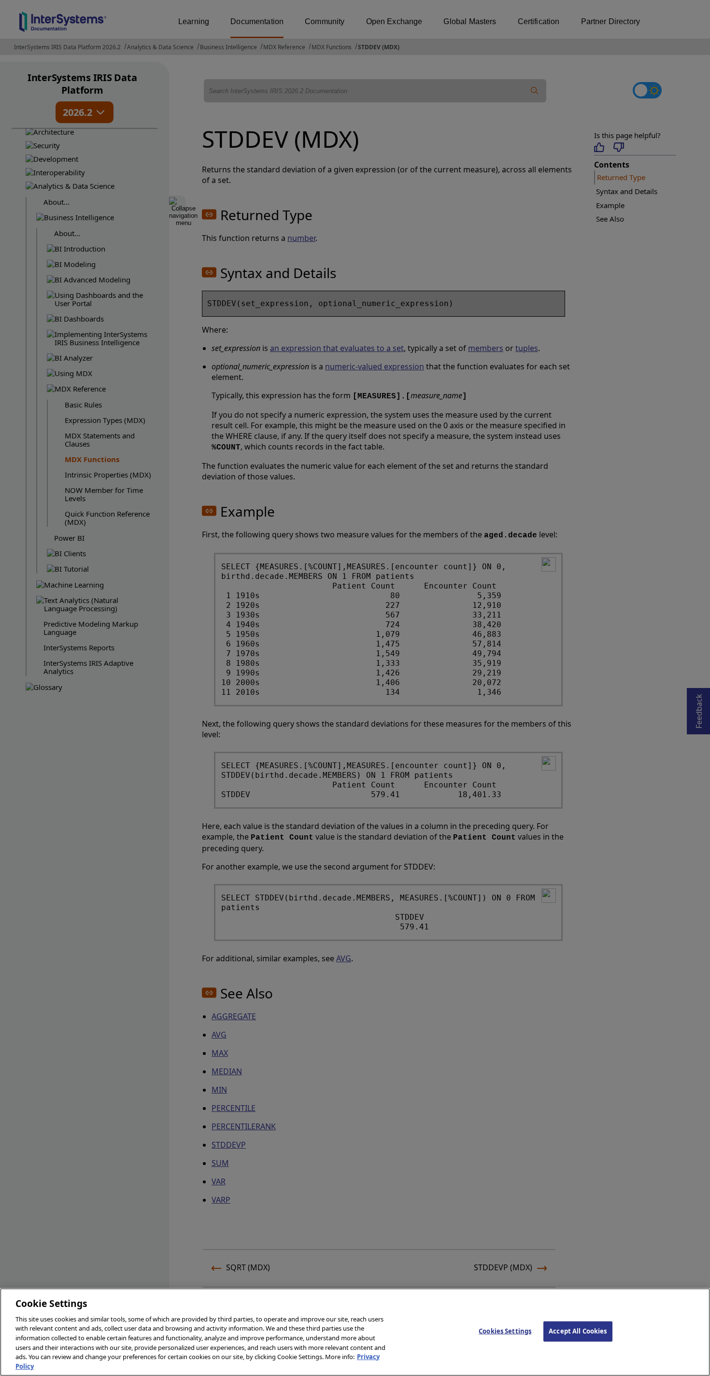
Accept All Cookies (578, 1331)
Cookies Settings (505, 1331)
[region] (355, 1332)
